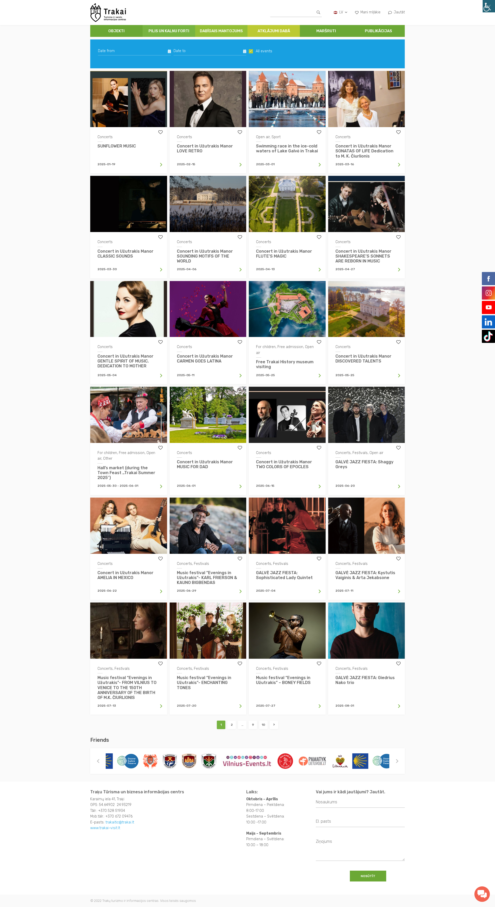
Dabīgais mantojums (221, 31)
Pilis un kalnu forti (168, 31)
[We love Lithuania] (302, 761)
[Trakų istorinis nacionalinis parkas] (151, 761)
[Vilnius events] (209, 761)
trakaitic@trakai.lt (119, 822)
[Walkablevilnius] (247, 761)
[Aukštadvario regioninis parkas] (131, 761)
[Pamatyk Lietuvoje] (274, 761)
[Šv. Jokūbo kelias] (322, 761)
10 (263, 725)
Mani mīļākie (370, 12)
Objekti (116, 31)
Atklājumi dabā (274, 31)
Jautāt (399, 12)
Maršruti (326, 31)
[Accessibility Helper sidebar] (489, 6)
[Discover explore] (345, 761)
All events (264, 51)
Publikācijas (378, 31)
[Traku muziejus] (112, 761)
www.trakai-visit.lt (105, 828)
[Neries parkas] (171, 761)
